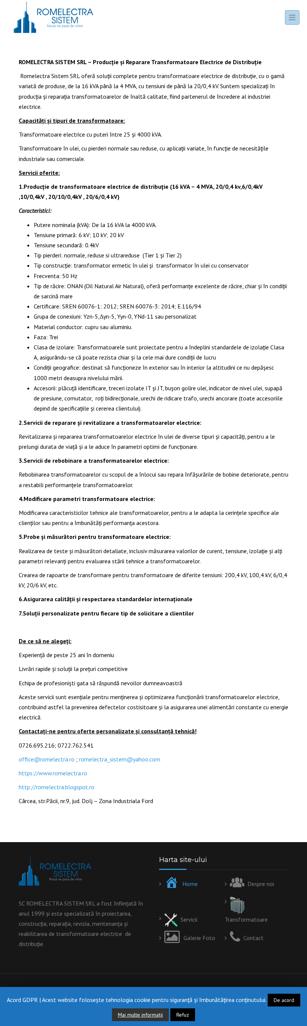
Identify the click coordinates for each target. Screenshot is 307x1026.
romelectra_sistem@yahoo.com (119, 759)
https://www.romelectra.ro (53, 773)
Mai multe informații (140, 1014)
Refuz (182, 1014)
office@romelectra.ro (47, 759)
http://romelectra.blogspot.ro (56, 787)
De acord (284, 1000)
